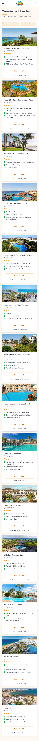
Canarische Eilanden (11, 24)
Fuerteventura (28, 24)
